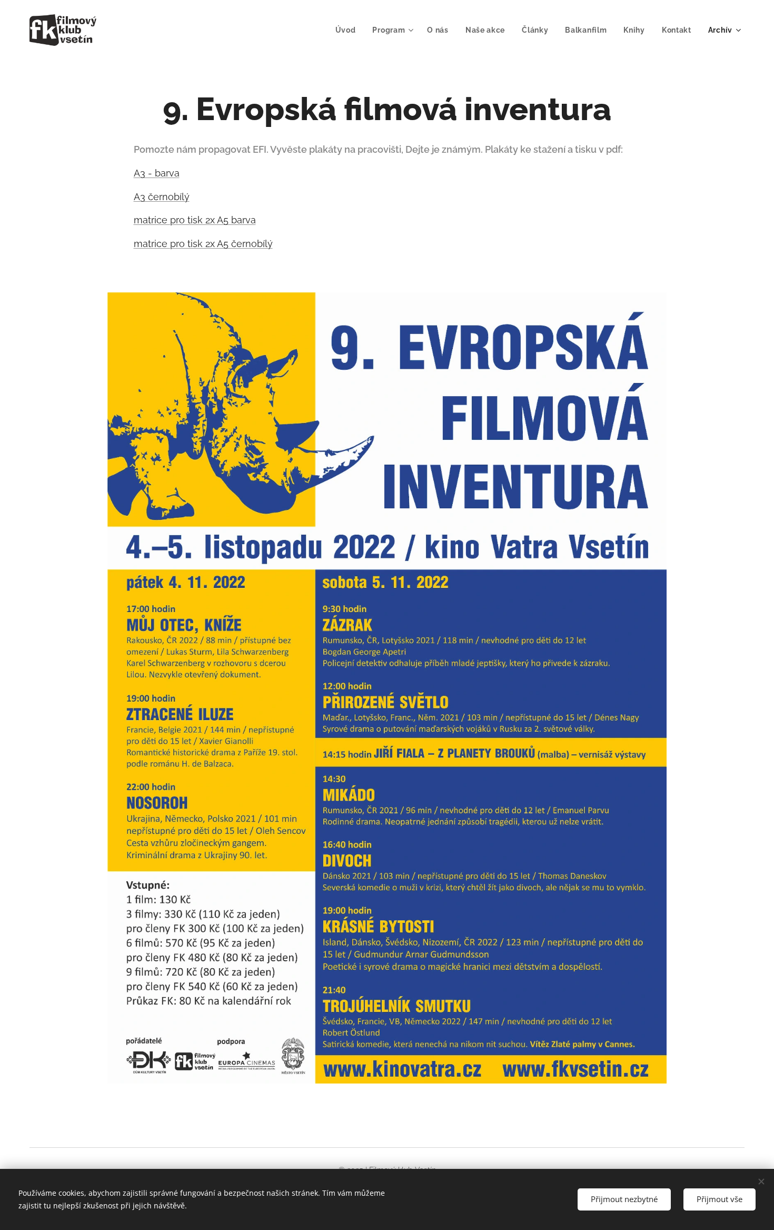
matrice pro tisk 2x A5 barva (195, 219)
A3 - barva (157, 173)
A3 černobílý (162, 196)
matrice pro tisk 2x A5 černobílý (203, 243)
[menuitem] (348, 30)
